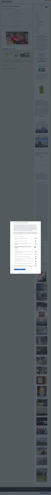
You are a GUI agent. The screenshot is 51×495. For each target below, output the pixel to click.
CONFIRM (19, 269)
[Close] (39, 223)
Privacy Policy (30, 272)
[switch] (35, 238)
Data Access (25, 272)
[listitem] (25, 236)
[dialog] (25, 247)
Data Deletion (21, 272)
